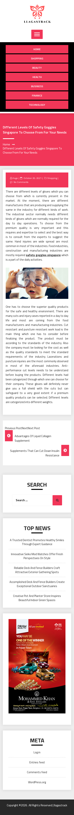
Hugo (15, 178)
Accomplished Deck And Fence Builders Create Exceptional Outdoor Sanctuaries (37, 584)
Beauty (37, 68)
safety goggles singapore (43, 255)
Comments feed (37, 772)
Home (37, 49)
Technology (37, 105)
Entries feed (37, 762)
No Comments (21, 182)
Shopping (37, 58)
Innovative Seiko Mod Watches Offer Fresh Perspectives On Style (37, 556)
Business (37, 86)
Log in (37, 752)
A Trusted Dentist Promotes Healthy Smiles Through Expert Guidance (37, 542)
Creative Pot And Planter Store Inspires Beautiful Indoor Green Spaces (37, 598)
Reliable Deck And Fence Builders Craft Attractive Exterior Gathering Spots (37, 570)
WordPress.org (37, 782)
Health (37, 77)
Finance (37, 95)
